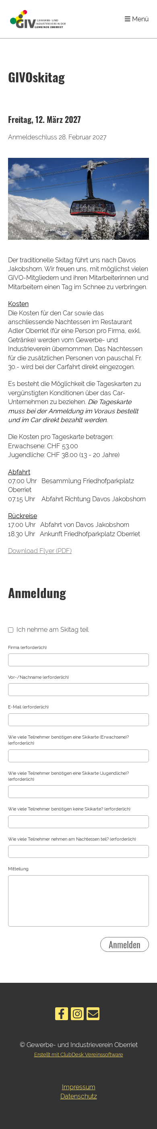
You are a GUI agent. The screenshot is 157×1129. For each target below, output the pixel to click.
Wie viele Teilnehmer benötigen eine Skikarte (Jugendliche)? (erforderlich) (68, 776)
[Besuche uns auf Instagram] (77, 1015)
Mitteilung (18, 869)
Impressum (78, 1087)
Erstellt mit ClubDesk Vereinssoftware (78, 1054)
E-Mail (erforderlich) (28, 707)
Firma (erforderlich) (27, 647)
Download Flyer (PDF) (40, 551)
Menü (139, 19)
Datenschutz (78, 1096)
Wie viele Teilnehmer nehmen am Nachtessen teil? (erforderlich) (72, 839)
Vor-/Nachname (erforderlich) (38, 677)
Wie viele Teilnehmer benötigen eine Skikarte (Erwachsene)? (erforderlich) (68, 740)
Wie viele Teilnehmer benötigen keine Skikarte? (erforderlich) (69, 809)
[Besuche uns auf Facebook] (61, 1015)
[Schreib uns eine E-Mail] (93, 1015)
